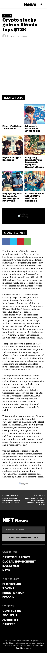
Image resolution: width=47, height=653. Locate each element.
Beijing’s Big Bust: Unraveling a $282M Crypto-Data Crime (12, 197)
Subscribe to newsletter (23, 538)
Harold (12, 36)
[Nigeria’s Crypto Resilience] (12, 145)
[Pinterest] (20, 241)
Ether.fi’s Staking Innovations (12, 127)
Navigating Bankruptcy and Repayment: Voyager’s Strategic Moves (34, 162)
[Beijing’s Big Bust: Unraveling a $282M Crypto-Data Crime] (12, 181)
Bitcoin (7, 16)
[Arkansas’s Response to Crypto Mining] (34, 114)
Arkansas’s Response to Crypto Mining (32, 128)
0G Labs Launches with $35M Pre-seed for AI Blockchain (34, 197)
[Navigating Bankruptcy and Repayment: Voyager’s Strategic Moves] (34, 145)
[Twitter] (13, 241)
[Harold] (4, 36)
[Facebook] (6, 241)
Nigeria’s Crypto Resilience (11, 158)
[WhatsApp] (27, 241)
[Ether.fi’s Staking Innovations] (12, 114)
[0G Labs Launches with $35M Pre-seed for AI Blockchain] (34, 181)
